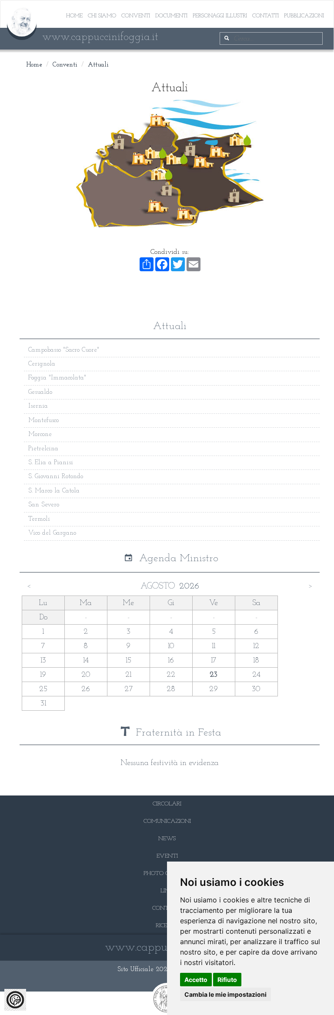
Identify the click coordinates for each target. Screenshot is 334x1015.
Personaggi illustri (220, 16)
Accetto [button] (195, 979)
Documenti (171, 16)
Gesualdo (40, 392)
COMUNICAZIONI (167, 821)
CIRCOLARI (167, 804)
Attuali (98, 65)
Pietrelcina (43, 449)
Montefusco (43, 420)
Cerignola (41, 364)
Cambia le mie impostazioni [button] (225, 994)
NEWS (167, 838)
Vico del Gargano (52, 533)
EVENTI (167, 856)
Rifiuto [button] (227, 979)
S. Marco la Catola (54, 491)
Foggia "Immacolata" (57, 378)
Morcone (40, 434)
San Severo (43, 505)
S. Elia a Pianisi (50, 462)
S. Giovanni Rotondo (55, 476)
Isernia (38, 406)
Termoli (39, 519)
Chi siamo (102, 16)
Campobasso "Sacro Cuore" (63, 350)
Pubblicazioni (304, 16)
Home (74, 16)
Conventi (135, 16)
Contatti (265, 16)
